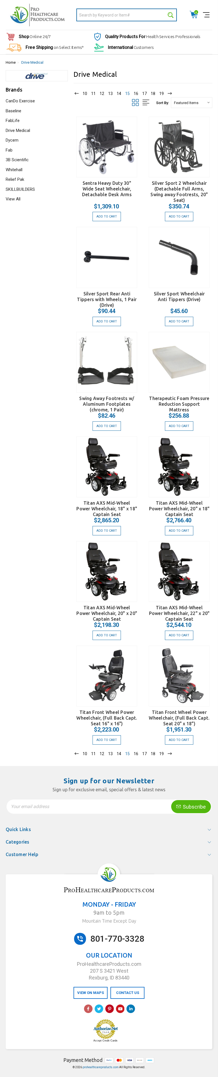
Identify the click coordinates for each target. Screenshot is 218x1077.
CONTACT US (127, 993)
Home (11, 62)
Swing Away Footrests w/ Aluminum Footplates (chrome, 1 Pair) (106, 404)
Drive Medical (32, 62)
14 (119, 93)
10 (85, 93)
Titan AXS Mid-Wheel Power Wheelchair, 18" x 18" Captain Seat (106, 508)
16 (136, 93)
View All (13, 199)
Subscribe (194, 807)
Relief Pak (15, 179)
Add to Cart (107, 216)
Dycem (12, 140)
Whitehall (14, 169)
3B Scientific (17, 159)
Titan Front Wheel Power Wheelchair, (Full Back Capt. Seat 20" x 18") (179, 718)
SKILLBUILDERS (20, 189)
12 (102, 93)
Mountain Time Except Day (109, 920)
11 (93, 93)
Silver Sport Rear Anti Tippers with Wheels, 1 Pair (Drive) (107, 299)
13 (110, 93)
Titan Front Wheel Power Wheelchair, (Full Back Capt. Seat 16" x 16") (106, 718)
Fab (9, 150)
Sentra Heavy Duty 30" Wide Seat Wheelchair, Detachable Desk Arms (107, 189)
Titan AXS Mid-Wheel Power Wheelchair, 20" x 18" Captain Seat (179, 508)
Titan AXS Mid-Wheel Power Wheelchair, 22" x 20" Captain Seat (179, 613)
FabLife (13, 120)
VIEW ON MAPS (90, 993)
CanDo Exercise (20, 100)
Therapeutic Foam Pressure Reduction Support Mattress (179, 404)
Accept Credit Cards (105, 1040)
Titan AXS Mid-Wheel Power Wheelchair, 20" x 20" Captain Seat (106, 613)
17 (144, 93)
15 (127, 93)
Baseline (13, 110)
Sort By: (162, 103)
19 (161, 93)
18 (153, 93)
